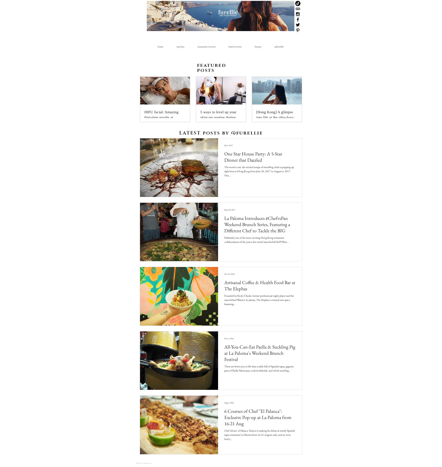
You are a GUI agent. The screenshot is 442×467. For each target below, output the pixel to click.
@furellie (247, 133)
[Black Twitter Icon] (297, 24)
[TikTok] (297, 3)
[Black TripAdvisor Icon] (297, 8)
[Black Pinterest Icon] (297, 30)
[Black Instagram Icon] (297, 14)
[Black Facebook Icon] (297, 19)
